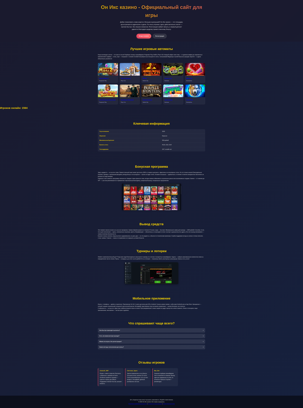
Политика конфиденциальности (137, 403)
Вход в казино (144, 36)
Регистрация (159, 36)
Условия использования (155, 403)
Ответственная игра (169, 403)
